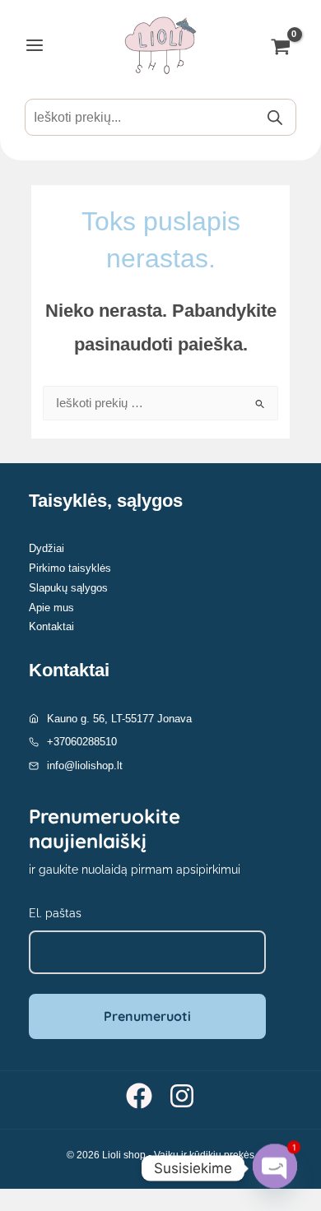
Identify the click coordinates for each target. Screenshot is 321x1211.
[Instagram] (182, 1096)
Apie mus (51, 607)
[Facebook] (139, 1096)
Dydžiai (46, 548)
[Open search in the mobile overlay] (160, 117)
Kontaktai (51, 626)
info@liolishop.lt (85, 765)
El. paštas (55, 913)
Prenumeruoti (147, 1016)
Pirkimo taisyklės (70, 568)
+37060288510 (82, 741)
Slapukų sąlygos (68, 588)
